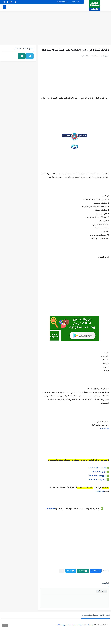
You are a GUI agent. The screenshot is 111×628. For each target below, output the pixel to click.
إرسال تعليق (101, 591)
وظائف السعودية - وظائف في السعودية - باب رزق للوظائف (75, 625)
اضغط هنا (104, 429)
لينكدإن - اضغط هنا (97, 480)
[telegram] (15, 1)
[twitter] (11, 1)
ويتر (104, 472)
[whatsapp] (7, 1)
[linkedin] (4, 1)
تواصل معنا (75, 2)
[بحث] (4, 7)
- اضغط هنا (94, 468)
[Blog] (3, 625)
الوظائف (100, 491)
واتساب (102, 468)
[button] (96, 571)
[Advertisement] (55, 28)
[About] (6, 625)
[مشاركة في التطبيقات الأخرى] (61, 571)
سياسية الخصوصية (63, 2)
